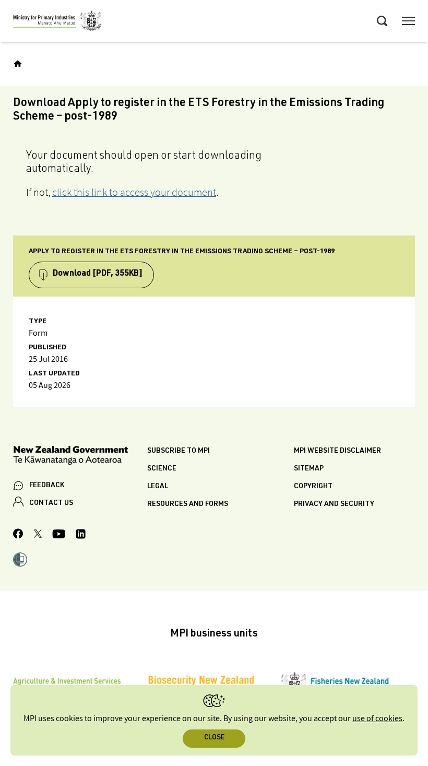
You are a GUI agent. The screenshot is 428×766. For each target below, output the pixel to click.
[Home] (17, 63)
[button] (20, 560)
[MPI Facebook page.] (18, 535)
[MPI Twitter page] (38, 535)
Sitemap (309, 469)
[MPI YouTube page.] (58, 535)
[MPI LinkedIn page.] (81, 535)
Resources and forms (187, 504)
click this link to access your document (134, 192)
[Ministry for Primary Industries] (57, 22)
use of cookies (377, 718)
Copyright (313, 486)
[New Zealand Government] (80, 457)
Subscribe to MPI (178, 451)
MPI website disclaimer (337, 451)
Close (214, 738)
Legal (157, 486)
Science (161, 469)
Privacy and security (334, 504)
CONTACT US (51, 503)
